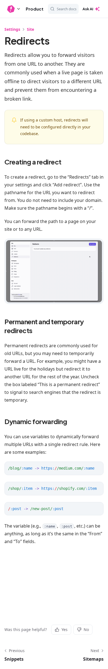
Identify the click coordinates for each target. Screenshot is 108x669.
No (86, 629)
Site (30, 29)
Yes (64, 629)
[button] (14, 9)
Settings (12, 29)
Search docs (66, 8)
